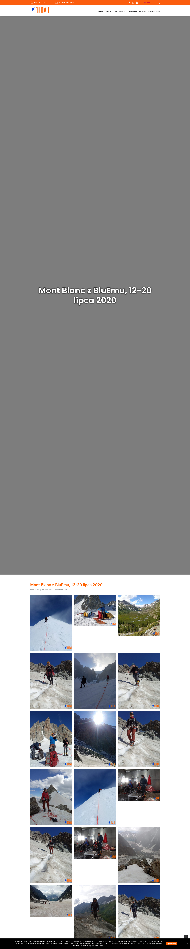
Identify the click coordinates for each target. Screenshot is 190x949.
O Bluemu (133, 11)
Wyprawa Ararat (121, 11)
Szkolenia (142, 11)
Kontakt (101, 11)
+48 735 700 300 (40, 3)
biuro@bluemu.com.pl (66, 3)
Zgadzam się (171, 943)
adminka (63, 590)
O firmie (109, 11)
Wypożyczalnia (154, 11)
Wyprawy (48, 590)
